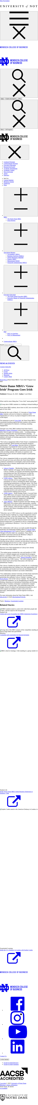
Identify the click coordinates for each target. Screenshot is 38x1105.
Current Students (8, 180)
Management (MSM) (13, 261)
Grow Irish (18, 420)
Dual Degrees (11, 220)
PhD (5, 332)
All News (6, 370)
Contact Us (3, 1056)
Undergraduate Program (11, 163)
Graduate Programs (9, 162)
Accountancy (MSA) (13, 254)
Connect (2, 367)
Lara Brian (15, 445)
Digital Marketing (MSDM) (15, 257)
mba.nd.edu (3, 597)
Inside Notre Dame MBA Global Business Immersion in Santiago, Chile (16, 792)
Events (6, 371)
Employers (7, 183)
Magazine (6, 375)
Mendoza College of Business (8, 430)
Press (5, 185)
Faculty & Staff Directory (11, 1063)
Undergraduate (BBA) (10, 341)
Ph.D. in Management (13, 335)
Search (2, 345)
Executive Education (10, 165)
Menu (2, 129)
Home (2, 380)
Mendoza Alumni (9, 182)
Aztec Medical (8, 501)
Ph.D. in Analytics (12, 333)
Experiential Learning (17, 601)
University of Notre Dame (18, 1083)
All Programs (9, 129)
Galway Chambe (9, 468)
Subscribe (8, 367)
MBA (5, 217)
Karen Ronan (4, 579)
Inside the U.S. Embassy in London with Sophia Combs (16, 950)
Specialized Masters (9, 252)
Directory (6, 175)
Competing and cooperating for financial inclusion (14, 635)
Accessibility (3, 1088)
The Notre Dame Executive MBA (17, 296)
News (5, 380)
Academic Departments (10, 168)
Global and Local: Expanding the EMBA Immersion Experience (18, 614)
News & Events (8, 172)
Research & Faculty (9, 167)
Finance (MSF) (11, 259)
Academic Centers (9, 170)
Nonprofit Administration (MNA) (17, 262)
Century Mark (8, 376)
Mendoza (7, 601)
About (5, 173)
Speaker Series (8, 373)
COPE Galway (8, 478)
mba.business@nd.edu (18, 597)
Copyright (3, 1083)
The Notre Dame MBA (14, 219)
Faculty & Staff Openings (11, 1064)
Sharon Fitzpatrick (26, 557)
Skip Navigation (5, 1)
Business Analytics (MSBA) (15, 256)
